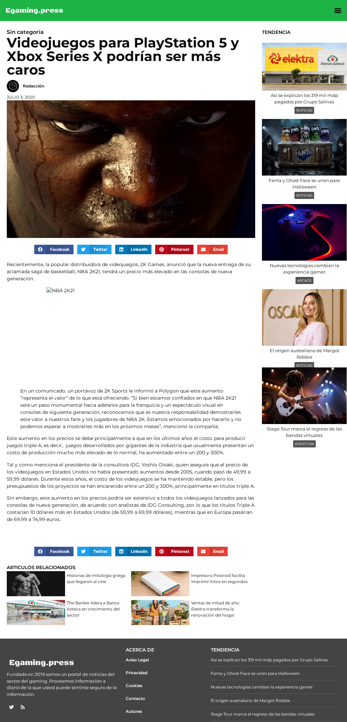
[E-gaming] (34, 10)
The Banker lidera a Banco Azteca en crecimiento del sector (93, 609)
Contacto (135, 698)
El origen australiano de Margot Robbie (250, 700)
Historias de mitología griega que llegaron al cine (96, 578)
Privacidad (136, 672)
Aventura (304, 444)
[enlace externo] (11, 707)
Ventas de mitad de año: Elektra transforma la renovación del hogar (215, 609)
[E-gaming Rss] (22, 707)
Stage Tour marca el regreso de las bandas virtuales (262, 714)
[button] (338, 10)
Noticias (304, 110)
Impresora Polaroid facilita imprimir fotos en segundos (219, 578)
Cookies (134, 685)
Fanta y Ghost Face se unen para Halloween (255, 673)
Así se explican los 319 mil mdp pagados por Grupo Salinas (269, 659)
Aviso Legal (137, 659)
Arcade (304, 280)
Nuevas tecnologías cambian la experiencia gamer (262, 686)
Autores (134, 711)
